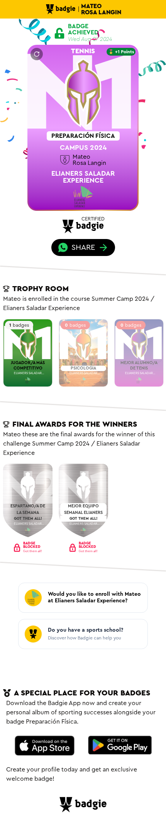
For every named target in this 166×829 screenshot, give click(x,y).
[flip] (36, 54)
